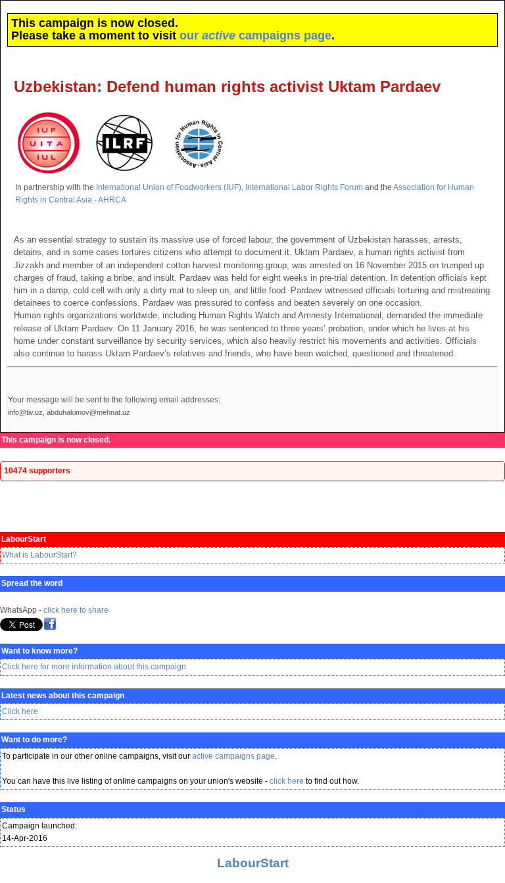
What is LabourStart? (39, 555)
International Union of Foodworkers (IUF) (168, 187)
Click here (20, 711)
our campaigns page (255, 35)
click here (287, 781)
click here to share (75, 610)
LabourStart (253, 863)
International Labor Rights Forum (304, 187)
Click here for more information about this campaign (94, 666)
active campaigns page (233, 756)
